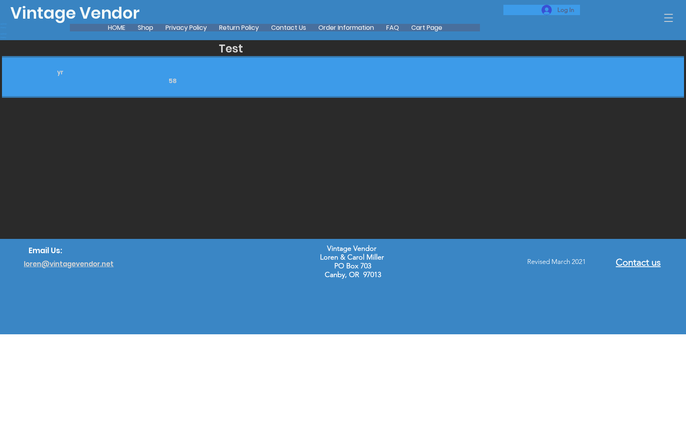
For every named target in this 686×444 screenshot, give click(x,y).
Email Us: (45, 250)
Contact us (638, 262)
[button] (668, 18)
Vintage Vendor (75, 13)
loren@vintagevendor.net (69, 264)
